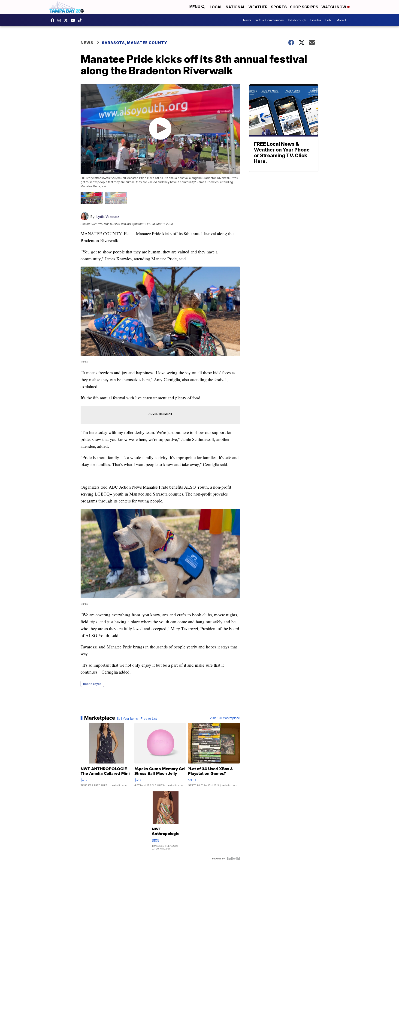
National (235, 7)
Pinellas (315, 20)
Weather (258, 7)
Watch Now (334, 7)
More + (341, 20)
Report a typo (92, 684)
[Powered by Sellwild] (233, 858)
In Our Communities (269, 20)
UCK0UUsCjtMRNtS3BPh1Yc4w (74, 20)
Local (216, 7)
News (247, 20)
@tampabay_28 (81, 20)
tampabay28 (67, 20)
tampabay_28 (60, 20)
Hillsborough (297, 20)
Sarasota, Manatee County (134, 42)
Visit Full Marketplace (225, 717)
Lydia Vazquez (107, 216)
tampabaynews (54, 20)
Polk (328, 20)
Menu (195, 7)
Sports (279, 7)
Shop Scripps (304, 7)
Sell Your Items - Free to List (137, 718)
